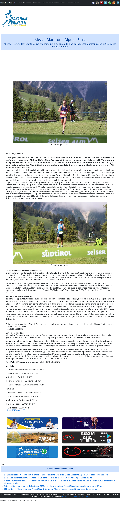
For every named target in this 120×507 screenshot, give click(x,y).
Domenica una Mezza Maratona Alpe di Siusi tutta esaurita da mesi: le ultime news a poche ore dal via (48, 477)
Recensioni (47, 3)
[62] (87, 423)
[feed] (113, 3)
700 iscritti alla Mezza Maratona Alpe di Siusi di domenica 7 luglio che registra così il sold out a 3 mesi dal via (50, 489)
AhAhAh (85, 496)
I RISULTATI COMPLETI (15, 410)
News (20, 3)
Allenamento (36, 3)
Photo (63, 3)
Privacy (76, 3)
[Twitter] (105, 3)
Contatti (70, 3)
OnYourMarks (67, 496)
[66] (32, 423)
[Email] (118, 3)
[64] (87, 437)
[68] (87, 451)
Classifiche (56, 3)
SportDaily (77, 496)
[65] (32, 451)
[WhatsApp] (109, 3)
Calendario (27, 3)
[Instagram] (97, 3)
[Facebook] (93, 3)
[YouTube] (101, 3)
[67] (32, 437)
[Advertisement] (75, 19)
